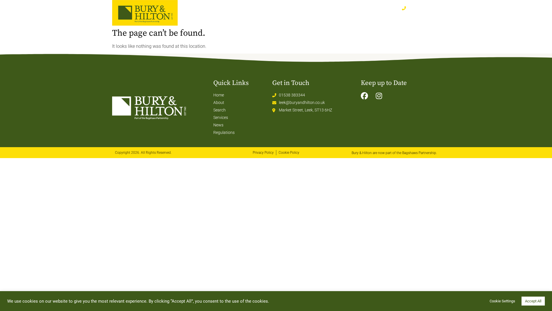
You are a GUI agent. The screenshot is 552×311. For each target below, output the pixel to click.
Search (324, 18)
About (352, 18)
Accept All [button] (533, 301)
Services (388, 18)
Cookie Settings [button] (502, 301)
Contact (427, 18)
